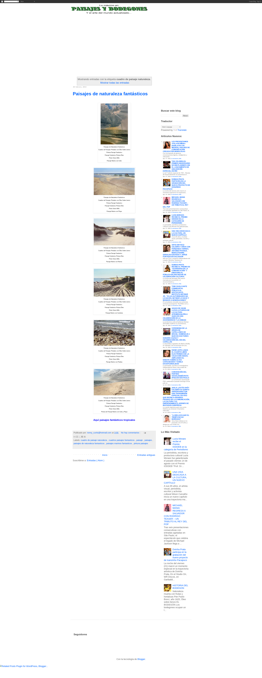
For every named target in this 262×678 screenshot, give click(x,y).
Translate (182, 130)
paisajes (148, 440)
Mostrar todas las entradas (114, 82)
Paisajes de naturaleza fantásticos (110, 93)
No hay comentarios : (131, 433)
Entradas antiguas (146, 455)
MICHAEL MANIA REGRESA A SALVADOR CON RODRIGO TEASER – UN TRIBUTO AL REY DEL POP (175, 515)
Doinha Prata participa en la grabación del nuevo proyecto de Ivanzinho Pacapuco (176, 555)
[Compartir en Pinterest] (85, 437)
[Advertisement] (123, 27)
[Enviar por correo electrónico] (74, 437)
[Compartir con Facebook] (82, 437)
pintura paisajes (141, 443)
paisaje (139, 440)
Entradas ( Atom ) (95, 460)
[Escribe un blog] (77, 437)
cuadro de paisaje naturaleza (94, 440)
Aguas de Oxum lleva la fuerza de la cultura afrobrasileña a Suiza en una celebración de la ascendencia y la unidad (176, 314)
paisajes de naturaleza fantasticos (89, 443)
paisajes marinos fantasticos (119, 443)
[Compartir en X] (80, 437)
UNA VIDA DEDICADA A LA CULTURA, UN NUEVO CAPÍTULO (181, 233)
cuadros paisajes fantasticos (122, 440)
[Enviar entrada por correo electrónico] (144, 433)
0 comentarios (174, 158)
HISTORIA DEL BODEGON (180, 586)
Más (180, 158)
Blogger (141, 659)
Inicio (104, 455)
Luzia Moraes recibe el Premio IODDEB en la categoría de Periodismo (179, 219)
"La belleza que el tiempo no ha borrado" (180, 417)
